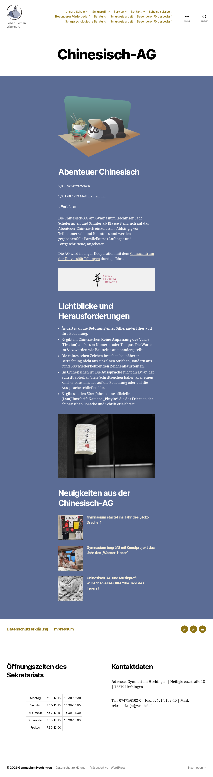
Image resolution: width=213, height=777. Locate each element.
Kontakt (136, 11)
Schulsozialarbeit (160, 11)
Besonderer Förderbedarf (72, 16)
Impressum (63, 629)
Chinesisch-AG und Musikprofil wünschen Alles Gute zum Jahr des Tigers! (115, 583)
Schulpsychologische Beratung (85, 21)
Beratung (100, 16)
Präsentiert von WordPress (107, 767)
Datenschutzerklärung (27, 629)
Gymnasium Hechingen (35, 767)
